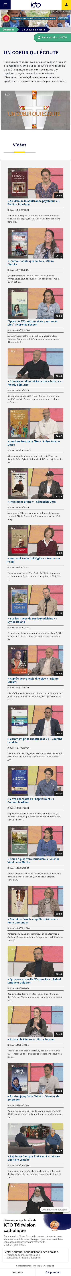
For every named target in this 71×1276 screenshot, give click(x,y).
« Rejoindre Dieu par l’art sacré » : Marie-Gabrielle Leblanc (33, 1158)
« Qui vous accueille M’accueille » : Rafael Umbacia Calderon (34, 981)
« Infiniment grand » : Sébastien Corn (31, 501)
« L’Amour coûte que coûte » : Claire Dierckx (30, 262)
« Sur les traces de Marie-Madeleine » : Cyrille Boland (32, 620)
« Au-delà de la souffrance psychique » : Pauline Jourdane (33, 202)
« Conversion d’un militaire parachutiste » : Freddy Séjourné (35, 383)
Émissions (8, 29)
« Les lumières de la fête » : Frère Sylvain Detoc (33, 443)
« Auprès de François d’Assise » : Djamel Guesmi (33, 680)
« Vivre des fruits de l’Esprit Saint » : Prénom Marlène (30, 800)
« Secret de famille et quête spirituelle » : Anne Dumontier (33, 921)
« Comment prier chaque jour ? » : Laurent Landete (34, 740)
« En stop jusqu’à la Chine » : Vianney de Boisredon (33, 1098)
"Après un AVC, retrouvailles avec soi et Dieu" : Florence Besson (32, 323)
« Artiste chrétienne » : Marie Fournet (30, 1039)
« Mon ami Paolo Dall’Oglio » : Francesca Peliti (33, 560)
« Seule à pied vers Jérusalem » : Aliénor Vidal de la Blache (33, 860)
